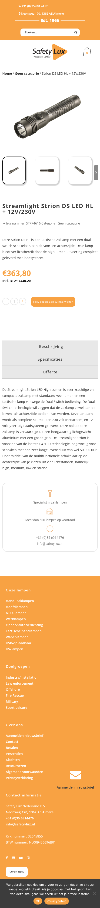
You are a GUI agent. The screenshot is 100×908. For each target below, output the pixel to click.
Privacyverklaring (19, 778)
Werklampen (16, 619)
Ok (38, 901)
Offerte (50, 372)
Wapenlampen (17, 637)
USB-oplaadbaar (18, 643)
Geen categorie (27, 73)
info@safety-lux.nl (20, 824)
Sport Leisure (16, 707)
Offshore (13, 689)
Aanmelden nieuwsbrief (24, 735)
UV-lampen (14, 649)
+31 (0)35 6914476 (20, 818)
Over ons (17, 871)
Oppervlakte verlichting (24, 625)
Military (12, 701)
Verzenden (14, 753)
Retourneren (16, 766)
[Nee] (94, 893)
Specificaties (50, 359)
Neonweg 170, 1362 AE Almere (29, 812)
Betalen (12, 747)
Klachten (13, 759)
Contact (12, 741)
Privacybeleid (57, 901)
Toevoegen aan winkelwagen (53, 301)
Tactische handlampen (24, 631)
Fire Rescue (15, 695)
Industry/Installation (22, 677)
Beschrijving (51, 346)
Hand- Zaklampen (20, 601)
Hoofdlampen (17, 607)
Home (7, 73)
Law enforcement (19, 683)
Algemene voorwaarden (24, 772)
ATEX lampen (16, 613)
